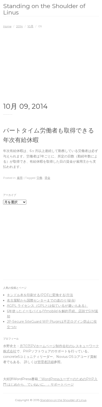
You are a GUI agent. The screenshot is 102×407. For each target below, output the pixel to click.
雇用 (20, 178)
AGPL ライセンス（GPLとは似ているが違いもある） (47, 305)
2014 (19, 26)
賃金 (47, 178)
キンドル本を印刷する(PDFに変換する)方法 (40, 295)
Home (7, 26)
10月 (30, 26)
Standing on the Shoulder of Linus (44, 9)
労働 (39, 178)
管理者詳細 (45, 362)
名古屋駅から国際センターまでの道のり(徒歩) (41, 300)
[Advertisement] (51, 64)
